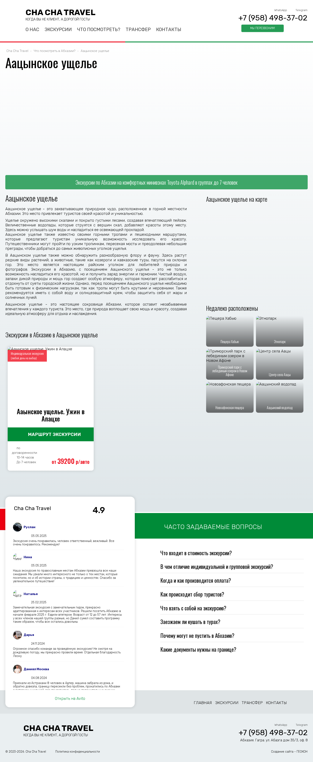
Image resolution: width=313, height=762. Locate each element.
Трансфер (138, 29)
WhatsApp (280, 10)
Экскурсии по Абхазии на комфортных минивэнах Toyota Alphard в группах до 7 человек (156, 182)
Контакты (168, 29)
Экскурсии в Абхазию (53, 269)
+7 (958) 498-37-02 (272, 17)
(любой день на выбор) (24, 358)
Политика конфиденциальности (77, 751)
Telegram (301, 10)
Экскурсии (58, 29)
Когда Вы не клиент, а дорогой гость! (58, 19)
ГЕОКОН (302, 751)
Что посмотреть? (98, 29)
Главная (203, 702)
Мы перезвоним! (262, 28)
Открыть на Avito (70, 698)
